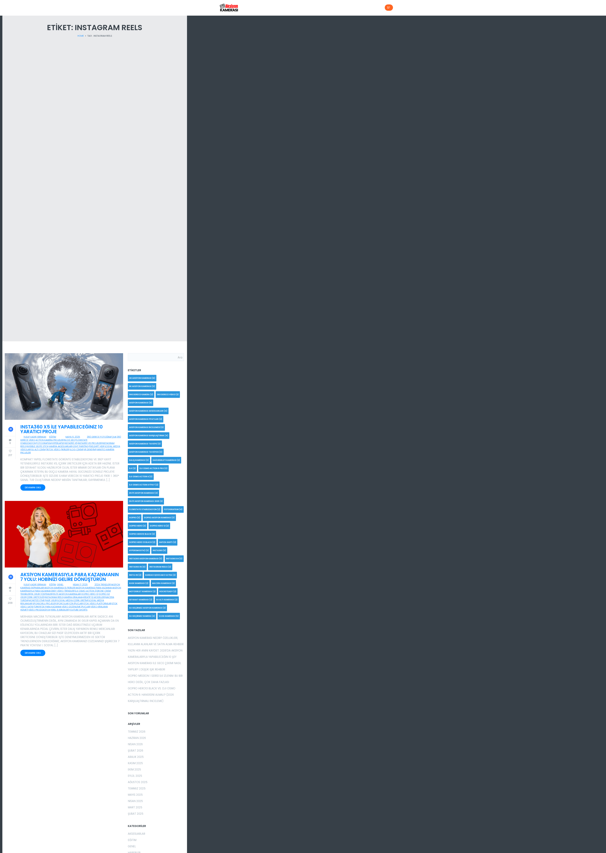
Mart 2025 (135, 807)
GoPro (134, 517)
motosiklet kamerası (142, 591)
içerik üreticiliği (35, 597)
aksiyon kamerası (140, 402)
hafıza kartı (167, 542)
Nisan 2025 (135, 801)
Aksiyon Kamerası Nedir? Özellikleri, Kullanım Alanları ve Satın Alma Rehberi (156, 641)
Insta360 (159, 550)
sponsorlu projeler (44, 603)
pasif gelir (51, 600)
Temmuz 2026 (136, 732)
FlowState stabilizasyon (144, 509)
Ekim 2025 (134, 769)
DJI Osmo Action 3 (85, 590)
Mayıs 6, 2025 (72, 436)
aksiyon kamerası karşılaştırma (148, 435)
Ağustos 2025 (137, 782)
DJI (132, 468)
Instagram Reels (54, 597)
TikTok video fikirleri (57, 449)
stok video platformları (97, 603)
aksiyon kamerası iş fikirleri (59, 587)
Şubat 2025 (135, 814)
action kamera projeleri (50, 440)
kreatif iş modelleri (94, 597)
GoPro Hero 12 (89, 594)
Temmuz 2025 (137, 788)
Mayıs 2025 (135, 795)
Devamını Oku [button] (33, 487)
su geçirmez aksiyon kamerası (147, 607)
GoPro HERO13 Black (142, 534)
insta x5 (135, 575)
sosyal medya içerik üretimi (72, 600)
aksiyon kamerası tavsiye (145, 443)
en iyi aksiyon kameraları (67, 594)
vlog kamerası (169, 616)
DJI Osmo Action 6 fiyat (143, 484)
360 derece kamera (141, 394)
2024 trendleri (103, 584)
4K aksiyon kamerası (142, 378)
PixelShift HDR (96, 446)
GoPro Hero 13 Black (142, 542)
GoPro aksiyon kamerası (159, 517)
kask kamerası (138, 583)
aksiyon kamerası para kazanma (94, 587)
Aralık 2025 (136, 757)
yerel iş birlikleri (60, 609)
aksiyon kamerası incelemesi (146, 427)
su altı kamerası (167, 599)
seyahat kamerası (140, 599)
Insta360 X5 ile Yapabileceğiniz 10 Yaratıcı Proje (61, 429)
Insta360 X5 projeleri (90, 443)
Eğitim (52, 436)
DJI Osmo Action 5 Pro (153, 468)
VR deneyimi (89, 449)
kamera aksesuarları (60, 446)
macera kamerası (163, 583)
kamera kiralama (73, 597)
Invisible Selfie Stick (37, 446)
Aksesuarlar (136, 834)
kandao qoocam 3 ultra (160, 575)
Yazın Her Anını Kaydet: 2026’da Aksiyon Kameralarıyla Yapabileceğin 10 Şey (155, 654)
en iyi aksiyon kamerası (143, 493)
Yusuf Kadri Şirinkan (35, 436)
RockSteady (167, 591)
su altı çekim (38, 449)
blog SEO (69, 440)
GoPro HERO (137, 525)
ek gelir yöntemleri (42, 594)
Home (80, 35)
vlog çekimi (76, 449)
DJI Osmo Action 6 (140, 476)
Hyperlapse (58, 443)
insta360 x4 (174, 558)
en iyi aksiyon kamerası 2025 (146, 501)
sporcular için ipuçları (69, 603)
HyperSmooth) (139, 550)
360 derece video (168, 394)
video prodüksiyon (39, 609)
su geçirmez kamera (142, 616)
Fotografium (44, 443)
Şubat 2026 (135, 750)
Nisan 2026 (135, 744)
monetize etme (37, 600)
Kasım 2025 (135, 763)
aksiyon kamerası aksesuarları (148, 411)
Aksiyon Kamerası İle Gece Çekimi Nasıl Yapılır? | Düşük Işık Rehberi (154, 666)
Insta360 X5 (70, 443)
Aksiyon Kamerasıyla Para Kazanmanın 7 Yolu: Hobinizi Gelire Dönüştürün (69, 577)
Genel (60, 584)
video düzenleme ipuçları (76, 606)
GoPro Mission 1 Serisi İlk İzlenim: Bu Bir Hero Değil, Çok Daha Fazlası (155, 679)
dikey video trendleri (62, 590)
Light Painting (81, 446)
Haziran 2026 (137, 738)
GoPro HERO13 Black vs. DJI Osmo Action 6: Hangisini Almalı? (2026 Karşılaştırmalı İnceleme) (151, 695)
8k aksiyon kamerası (142, 386)
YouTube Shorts (78, 609)
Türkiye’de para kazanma (47, 606)
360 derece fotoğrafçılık (102, 436)
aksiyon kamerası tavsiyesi (145, 452)
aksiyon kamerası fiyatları (145, 419)
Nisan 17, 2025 (80, 584)
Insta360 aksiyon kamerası (145, 558)
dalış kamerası (139, 460)
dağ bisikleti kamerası (166, 460)
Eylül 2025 (135, 776)
